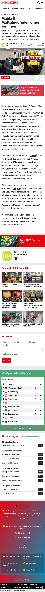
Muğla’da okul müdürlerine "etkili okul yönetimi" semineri (32, 305)
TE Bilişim (28, 580)
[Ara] (38, 3)
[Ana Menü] (42, 3)
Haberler (4, 14)
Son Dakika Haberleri (13, 570)
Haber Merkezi (20, 254)
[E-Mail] (16, 259)
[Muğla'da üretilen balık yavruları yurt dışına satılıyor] (12, 317)
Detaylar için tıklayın (22, 428)
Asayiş (15, 8)
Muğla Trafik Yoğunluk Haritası (32, 558)
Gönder (6, 360)
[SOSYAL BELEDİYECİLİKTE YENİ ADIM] (33, 317)
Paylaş (6, 77)
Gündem (5, 8)
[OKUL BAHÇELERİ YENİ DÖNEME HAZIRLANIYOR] (33, 277)
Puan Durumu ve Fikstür (10, 564)
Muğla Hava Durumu (13, 556)
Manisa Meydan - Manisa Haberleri (14, 591)
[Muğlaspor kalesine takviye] (12, 277)
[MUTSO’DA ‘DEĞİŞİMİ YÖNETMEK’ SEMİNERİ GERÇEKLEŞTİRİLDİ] (12, 296)
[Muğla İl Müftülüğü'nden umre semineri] (22, 61)
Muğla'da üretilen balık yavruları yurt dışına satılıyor (11, 326)
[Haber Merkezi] (7, 256)
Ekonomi (39, 8)
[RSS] (24, 546)
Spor (22, 8)
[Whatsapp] (20, 546)
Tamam (39, 587)
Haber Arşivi (30, 570)
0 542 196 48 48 (24, 533)
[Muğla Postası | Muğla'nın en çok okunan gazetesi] (9, 2)
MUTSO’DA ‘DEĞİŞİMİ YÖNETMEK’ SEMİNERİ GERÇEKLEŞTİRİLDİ (10, 305)
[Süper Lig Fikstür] (42, 436)
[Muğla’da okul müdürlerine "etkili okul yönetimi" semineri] (33, 296)
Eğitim (29, 8)
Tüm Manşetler (31, 563)
